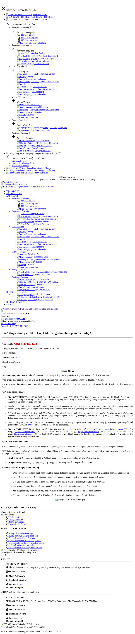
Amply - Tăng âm (19, 120)
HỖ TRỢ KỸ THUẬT (16, 292)
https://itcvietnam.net (100, 429)
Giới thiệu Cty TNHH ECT (43, 17)
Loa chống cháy (39, 94)
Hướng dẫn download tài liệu (20, 533)
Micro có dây (36, 104)
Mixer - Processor (41, 140)
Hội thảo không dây (29, 37)
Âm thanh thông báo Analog (33, 53)
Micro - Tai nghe (19, 97)
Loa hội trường (38, 148)
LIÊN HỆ (10, 304)
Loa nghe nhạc (38, 91)
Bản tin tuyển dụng (16, 522)
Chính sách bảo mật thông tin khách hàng (25, 548)
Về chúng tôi (13, 517)
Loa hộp (29, 76)
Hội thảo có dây (28, 35)
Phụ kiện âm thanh (42, 151)
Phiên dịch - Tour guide (49, 110)
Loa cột (29, 84)
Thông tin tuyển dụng (46, 170)
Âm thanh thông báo (20, 46)
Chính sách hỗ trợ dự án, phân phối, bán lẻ (26, 543)
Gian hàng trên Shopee (41, 168)
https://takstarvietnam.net (88, 431)
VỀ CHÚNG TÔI (14, 193)
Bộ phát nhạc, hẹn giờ (47, 58)
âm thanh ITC (121, 429)
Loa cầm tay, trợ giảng (47, 89)
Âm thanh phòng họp (20, 27)
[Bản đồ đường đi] (14, 587)
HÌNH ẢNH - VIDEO (15, 302)
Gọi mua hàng (13, 319)
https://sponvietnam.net (23, 434)
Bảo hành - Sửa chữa (20, 166)
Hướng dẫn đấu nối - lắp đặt (23, 163)
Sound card (33, 117)
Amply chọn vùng (42, 130)
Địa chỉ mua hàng (8, 323)
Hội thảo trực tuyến (29, 40)
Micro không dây (41, 107)
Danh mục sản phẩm (38, 19)
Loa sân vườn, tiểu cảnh (49, 81)
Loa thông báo (18, 66)
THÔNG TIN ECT (20, 326)
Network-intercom (42, 61)
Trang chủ (5, 326)
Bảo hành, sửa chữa (44, 299)
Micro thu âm (36, 112)
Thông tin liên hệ (40, 173)
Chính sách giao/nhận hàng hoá (21, 538)
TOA (30, 425)
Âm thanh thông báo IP (48, 56)
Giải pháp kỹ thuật (19, 161)
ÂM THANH (12, 196)
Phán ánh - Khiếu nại (17, 524)
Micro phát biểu (39, 43)
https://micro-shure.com (25, 431)
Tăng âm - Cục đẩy (43, 145)
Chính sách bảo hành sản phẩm (21, 545)
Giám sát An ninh (41, 63)
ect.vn (19, 584)
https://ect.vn (16, 357)
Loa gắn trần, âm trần (46, 74)
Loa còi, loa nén (39, 79)
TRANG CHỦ (41, 14)
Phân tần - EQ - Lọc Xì (48, 143)
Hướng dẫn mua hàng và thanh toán (23, 536)
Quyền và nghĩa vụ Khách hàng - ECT (24, 540)
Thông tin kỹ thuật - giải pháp (45, 153)
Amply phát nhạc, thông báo (55, 127)
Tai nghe (30, 115)
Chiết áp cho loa (40, 86)
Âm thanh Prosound (20, 133)
